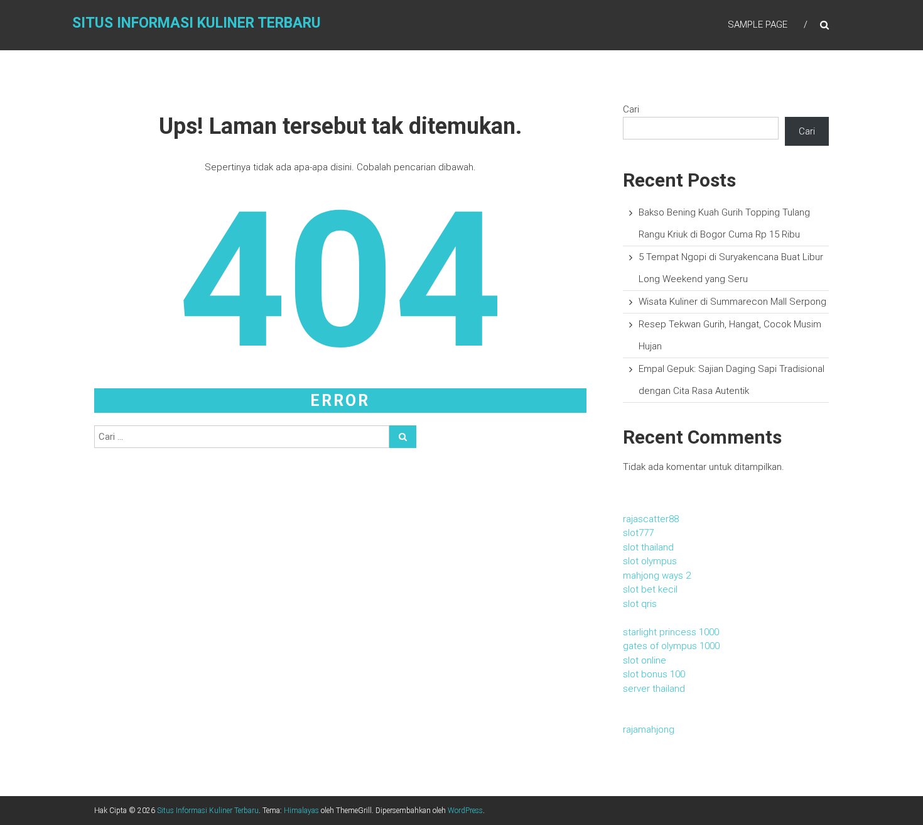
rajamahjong (648, 729)
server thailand (654, 688)
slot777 (638, 532)
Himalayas (301, 810)
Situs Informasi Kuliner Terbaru (196, 22)
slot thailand (648, 547)
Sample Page (757, 24)
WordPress (465, 810)
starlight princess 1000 (671, 632)
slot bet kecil (650, 589)
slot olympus (650, 561)
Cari (631, 109)
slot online (644, 660)
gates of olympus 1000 (671, 646)
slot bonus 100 (654, 674)
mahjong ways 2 (657, 575)
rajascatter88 (651, 519)
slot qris (640, 603)
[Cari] (402, 436)
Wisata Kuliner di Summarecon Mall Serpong (732, 301)
